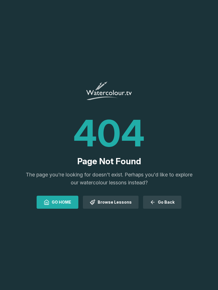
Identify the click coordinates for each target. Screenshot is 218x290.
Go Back (166, 202)
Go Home (61, 202)
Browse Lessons (115, 202)
